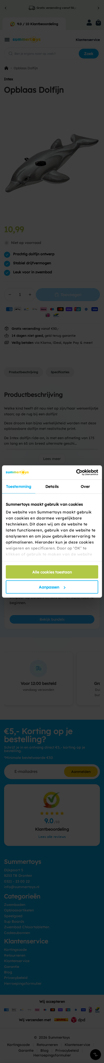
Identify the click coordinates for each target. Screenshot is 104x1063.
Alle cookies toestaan (52, 571)
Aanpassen (49, 587)
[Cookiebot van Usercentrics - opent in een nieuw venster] (76, 472)
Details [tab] (52, 486)
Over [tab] (85, 486)
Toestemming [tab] (18, 486)
